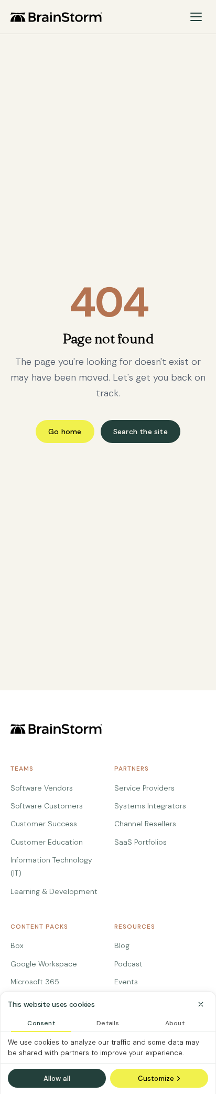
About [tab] (175, 1023)
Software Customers (46, 806)
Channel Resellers (145, 823)
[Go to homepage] (56, 17)
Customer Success (43, 823)
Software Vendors (41, 788)
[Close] (200, 1004)
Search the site (140, 431)
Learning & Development (54, 891)
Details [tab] (107, 1023)
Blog (121, 945)
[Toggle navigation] (196, 16)
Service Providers (144, 788)
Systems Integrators (150, 806)
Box (17, 945)
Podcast (128, 964)
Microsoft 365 (34, 981)
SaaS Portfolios (140, 842)
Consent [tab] (41, 1023)
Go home (64, 431)
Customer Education (46, 842)
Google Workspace (43, 964)
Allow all (57, 1078)
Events (126, 981)
